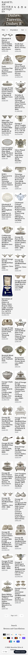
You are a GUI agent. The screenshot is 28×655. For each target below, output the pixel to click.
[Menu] (25, 7)
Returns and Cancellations (14, 629)
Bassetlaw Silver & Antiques (7, 7)
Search (14, 625)
